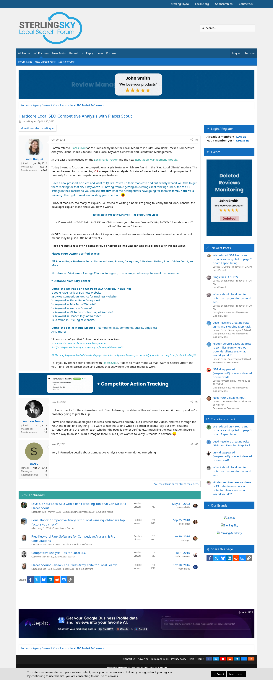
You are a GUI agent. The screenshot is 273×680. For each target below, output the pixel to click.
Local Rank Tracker (106, 159)
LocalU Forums (106, 53)
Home (26, 53)
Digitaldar (184, 523)
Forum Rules (25, 61)
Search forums (66, 61)
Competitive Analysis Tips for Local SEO (58, 553)
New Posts (59, 53)
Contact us (129, 659)
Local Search (68, 556)
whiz (33, 528)
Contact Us (246, 4)
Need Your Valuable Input (229, 397)
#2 (196, 402)
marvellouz (184, 568)
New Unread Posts (45, 61)
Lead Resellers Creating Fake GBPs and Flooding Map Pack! (232, 324)
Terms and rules (159, 659)
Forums (43, 53)
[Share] (191, 139)
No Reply (87, 53)
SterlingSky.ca (180, 4)
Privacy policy (178, 659)
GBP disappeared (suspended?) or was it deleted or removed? (232, 373)
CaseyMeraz (38, 556)
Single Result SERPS (225, 277)
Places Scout (79, 148)
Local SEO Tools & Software (77, 544)
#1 (196, 139)
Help (191, 659)
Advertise (143, 659)
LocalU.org (202, 4)
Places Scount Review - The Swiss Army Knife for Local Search (74, 565)
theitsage (185, 540)
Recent (73, 53)
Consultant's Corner (63, 528)
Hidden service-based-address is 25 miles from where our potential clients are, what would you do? (232, 349)
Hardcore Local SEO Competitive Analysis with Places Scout (75, 116)
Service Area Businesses (226, 362)
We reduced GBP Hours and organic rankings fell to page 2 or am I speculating (232, 259)
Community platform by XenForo (136, 667)
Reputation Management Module (156, 159)
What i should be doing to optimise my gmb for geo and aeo (232, 298)
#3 (196, 444)
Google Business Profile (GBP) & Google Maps (88, 511)
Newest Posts (221, 248)
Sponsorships (224, 4)
